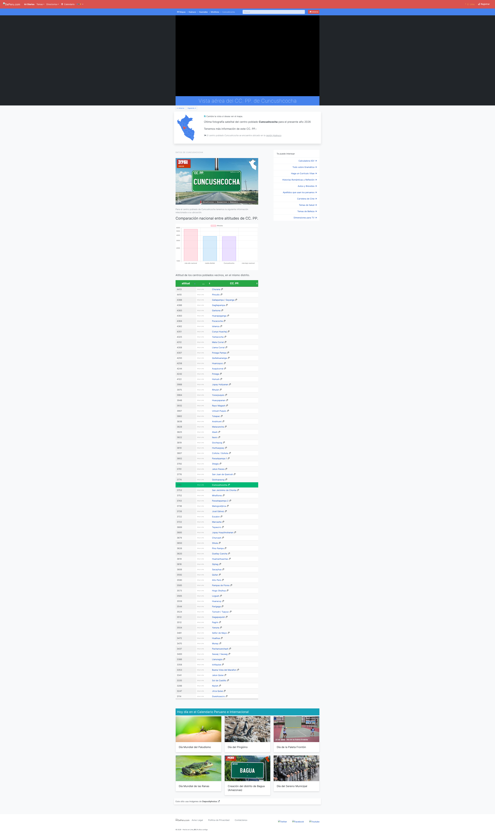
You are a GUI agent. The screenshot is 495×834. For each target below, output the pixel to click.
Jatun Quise (218, 675)
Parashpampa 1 (219, 458)
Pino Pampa (218, 548)
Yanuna (215, 627)
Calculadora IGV (307, 160)
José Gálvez (218, 511)
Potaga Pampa (219, 352)
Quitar (215, 574)
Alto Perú (216, 580)
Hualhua (216, 638)
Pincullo (216, 294)
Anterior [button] (181, 108)
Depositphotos (209, 801)
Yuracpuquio (218, 395)
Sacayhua (216, 569)
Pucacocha (217, 321)
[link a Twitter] (282, 821)
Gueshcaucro (218, 696)
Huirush (215, 379)
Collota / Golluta (220, 453)
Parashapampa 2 (220, 500)
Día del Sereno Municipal (292, 786)
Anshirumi (217, 421)
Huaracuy (216, 601)
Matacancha (218, 426)
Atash (214, 432)
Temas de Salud (307, 205)
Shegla (215, 463)
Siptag (215, 564)
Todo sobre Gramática (303, 167)
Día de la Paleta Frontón (291, 747)
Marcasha (216, 522)
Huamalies (203, 12)
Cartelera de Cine (306, 198)
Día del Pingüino (238, 747)
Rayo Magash (218, 405)
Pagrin (215, 622)
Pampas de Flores (220, 585)
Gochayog (217, 442)
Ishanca (215, 326)
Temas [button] (39, 4)
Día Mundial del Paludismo (195, 747)
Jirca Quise (217, 691)
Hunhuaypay (218, 448)
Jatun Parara (218, 469)
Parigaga (216, 606)
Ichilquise (216, 664)
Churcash (216, 537)
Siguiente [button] (191, 108)
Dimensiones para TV (304, 217)
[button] (80, 4)
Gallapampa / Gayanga (223, 300)
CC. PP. (234, 283)
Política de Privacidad (218, 820)
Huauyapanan (218, 400)
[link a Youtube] (314, 821)
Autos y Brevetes (306, 186)
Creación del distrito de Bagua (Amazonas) (246, 788)
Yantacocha (218, 337)
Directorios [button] (51, 4)
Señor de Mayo (219, 633)
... (203, 283)
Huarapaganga (219, 315)
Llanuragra (217, 659)
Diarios (30, 4)
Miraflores (215, 12)
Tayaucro (216, 527)
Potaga (215, 374)
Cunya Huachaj (219, 331)
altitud (186, 283)
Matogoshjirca (219, 506)
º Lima (470, 4)
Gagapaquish (218, 617)
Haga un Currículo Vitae (303, 173)
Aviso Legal (197, 820)
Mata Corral (218, 342)
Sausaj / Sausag (220, 654)
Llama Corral (218, 347)
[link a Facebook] (298, 821)
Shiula (215, 543)
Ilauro (214, 437)
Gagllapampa (218, 305)
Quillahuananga (219, 358)
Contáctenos (241, 820)
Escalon (216, 516)
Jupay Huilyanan (220, 384)
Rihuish (215, 389)
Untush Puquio (219, 411)
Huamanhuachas (220, 559)
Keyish (215, 685)
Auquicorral (217, 368)
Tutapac (216, 416)
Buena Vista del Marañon (224, 670)
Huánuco (192, 12)
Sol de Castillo (219, 680)
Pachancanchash (220, 648)
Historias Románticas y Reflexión (298, 179)
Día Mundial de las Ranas (194, 786)
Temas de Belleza (306, 211)
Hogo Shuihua (219, 590)
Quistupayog (218, 479)
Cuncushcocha (219, 485)
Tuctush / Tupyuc (220, 611)
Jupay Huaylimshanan (222, 532)
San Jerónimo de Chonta (224, 490)
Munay (215, 643)
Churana (216, 289)
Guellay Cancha (219, 553)
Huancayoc (217, 363)
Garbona (216, 310)
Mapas (183, 12)
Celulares (314, 12)
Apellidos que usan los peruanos (299, 192)
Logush (215, 596)
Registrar (485, 4)
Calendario (69, 4)
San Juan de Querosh (222, 474)
